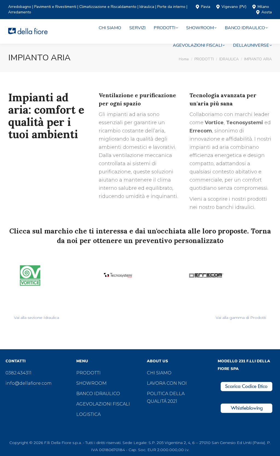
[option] (52, 275)
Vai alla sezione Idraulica (36, 317)
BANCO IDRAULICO (98, 393)
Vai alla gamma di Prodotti (241, 317)
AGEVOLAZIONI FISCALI (103, 404)
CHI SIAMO (159, 372)
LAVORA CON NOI (167, 383)
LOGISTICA (88, 414)
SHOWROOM (91, 383)
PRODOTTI (88, 372)
